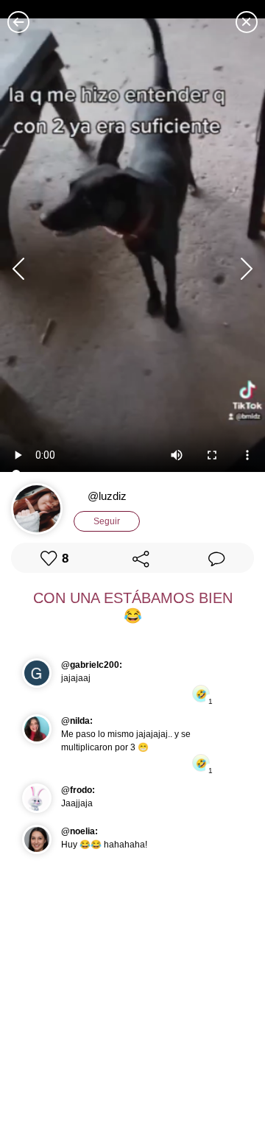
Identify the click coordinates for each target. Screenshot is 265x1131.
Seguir (106, 521)
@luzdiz (107, 496)
